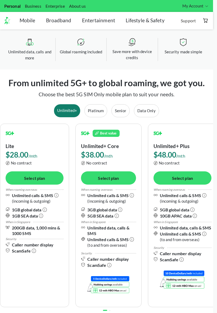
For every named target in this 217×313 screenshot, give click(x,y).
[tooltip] (195, 6)
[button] (9, 20)
